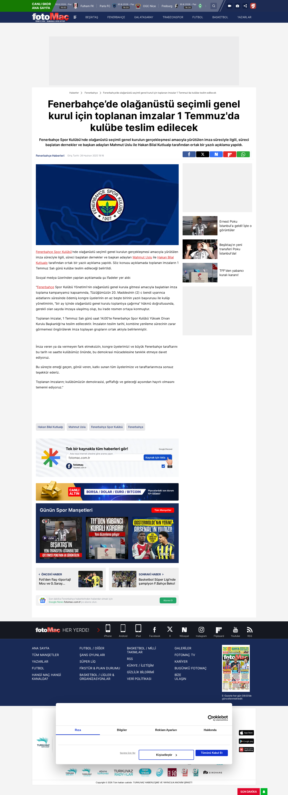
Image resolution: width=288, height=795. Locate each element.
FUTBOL (38, 668)
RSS (130, 659)
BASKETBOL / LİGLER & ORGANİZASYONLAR (97, 677)
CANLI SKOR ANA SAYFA (41, 6)
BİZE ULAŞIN (180, 677)
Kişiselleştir (164, 754)
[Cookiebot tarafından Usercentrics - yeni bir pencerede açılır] (211, 718)
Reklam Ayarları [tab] (166, 730)
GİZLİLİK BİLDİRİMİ (140, 672)
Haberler (74, 92)
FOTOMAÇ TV (185, 655)
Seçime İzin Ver (127, 753)
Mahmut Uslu (142, 257)
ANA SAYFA (40, 648)
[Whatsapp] (243, 154)
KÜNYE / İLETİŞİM (140, 665)
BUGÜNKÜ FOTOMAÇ (191, 668)
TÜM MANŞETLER (45, 655)
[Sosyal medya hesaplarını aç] (245, 6)
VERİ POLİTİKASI (139, 679)
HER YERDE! (75, 630)
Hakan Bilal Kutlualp (50, 427)
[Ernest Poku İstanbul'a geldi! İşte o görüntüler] (200, 226)
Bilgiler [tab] (122, 730)
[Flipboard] (229, 154)
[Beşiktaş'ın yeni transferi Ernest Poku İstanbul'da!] (61, 538)
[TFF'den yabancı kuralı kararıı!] (200, 272)
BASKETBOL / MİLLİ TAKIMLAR (141, 650)
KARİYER (181, 661)
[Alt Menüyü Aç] (75, 17)
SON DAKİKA (248, 791)
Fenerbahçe (91, 92)
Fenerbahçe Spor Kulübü (54, 252)
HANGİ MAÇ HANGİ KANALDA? (46, 677)
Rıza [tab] (78, 730)
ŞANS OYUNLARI (92, 655)
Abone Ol (168, 600)
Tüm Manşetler (162, 510)
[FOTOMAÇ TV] (230, 6)
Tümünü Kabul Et (211, 752)
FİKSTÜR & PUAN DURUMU (100, 668)
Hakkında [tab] (210, 730)
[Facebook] (189, 154)
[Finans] (107, 491)
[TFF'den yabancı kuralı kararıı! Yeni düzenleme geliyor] (107, 538)
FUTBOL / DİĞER (92, 648)
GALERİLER (183, 648)
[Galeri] (237, 6)
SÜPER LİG (88, 661)
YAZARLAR (40, 661)
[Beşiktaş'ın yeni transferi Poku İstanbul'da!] (200, 249)
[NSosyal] (216, 154)
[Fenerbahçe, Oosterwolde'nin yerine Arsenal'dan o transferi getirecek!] (153, 538)
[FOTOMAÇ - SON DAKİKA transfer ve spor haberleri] (50, 17)
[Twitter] (202, 154)
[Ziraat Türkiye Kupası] (253, 6)
